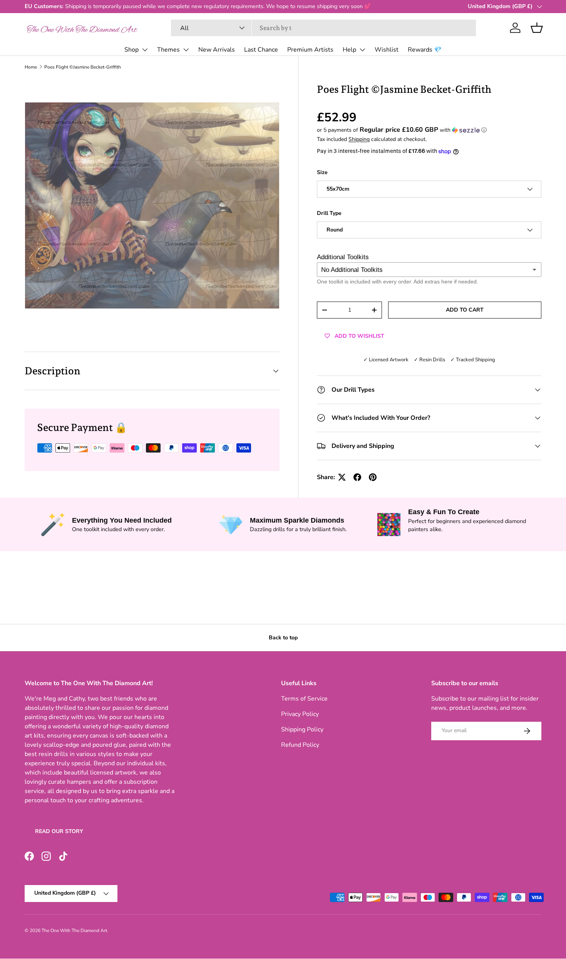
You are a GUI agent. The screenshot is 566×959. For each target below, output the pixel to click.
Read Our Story (59, 831)
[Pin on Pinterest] (372, 477)
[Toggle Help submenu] (362, 49)
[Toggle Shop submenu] (144, 49)
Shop (131, 49)
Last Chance (261, 49)
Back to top (283, 637)
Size (322, 172)
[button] (536, 27)
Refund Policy (300, 745)
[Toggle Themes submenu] (186, 49)
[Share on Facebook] (357, 477)
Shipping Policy (302, 729)
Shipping (359, 139)
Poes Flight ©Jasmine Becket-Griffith (82, 67)
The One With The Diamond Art (74, 930)
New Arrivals (216, 49)
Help (349, 49)
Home (31, 67)
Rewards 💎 (425, 49)
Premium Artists (310, 49)
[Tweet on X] (342, 477)
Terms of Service (304, 698)
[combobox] (323, 28)
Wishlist (387, 49)
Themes (168, 49)
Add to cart (465, 310)
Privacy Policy (300, 714)
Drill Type (329, 213)
